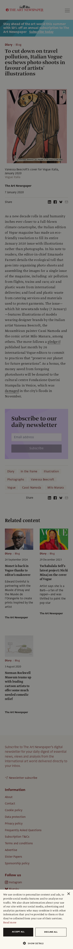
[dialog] (36, 919)
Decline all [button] (51, 931)
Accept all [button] (18, 931)
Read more (9, 922)
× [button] (68, 893)
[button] (35, 943)
